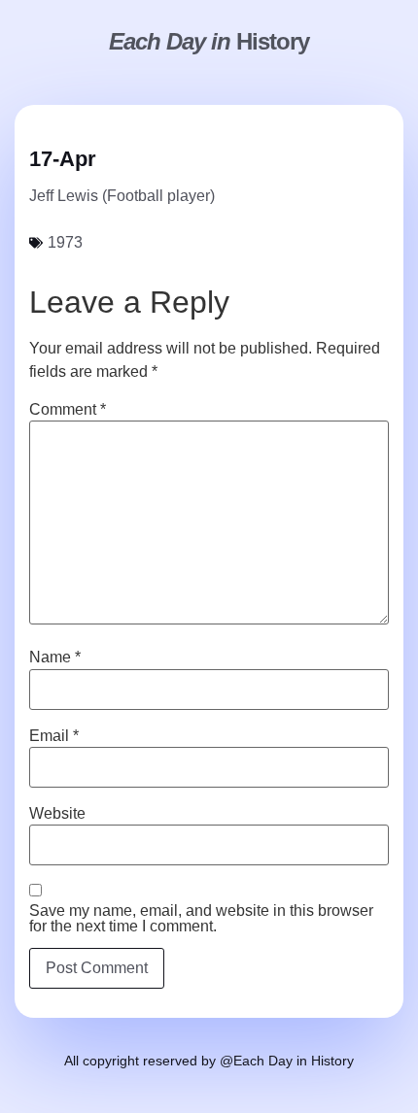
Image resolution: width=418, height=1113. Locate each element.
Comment (67, 410)
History (209, 41)
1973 (65, 242)
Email (54, 736)
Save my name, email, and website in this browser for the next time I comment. (201, 918)
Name (55, 657)
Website (57, 814)
